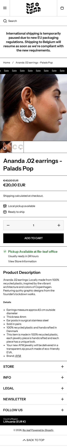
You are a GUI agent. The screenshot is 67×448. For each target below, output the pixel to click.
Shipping (8, 195)
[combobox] (33, 21)
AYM (18, 355)
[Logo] (33, 8)
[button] (62, 8)
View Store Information (22, 261)
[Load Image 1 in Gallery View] (6, 147)
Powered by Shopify (42, 430)
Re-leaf (27, 430)
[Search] (3, 21)
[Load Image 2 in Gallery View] (18, 147)
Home (6, 62)
